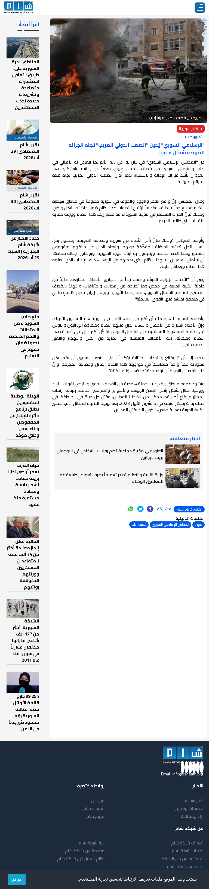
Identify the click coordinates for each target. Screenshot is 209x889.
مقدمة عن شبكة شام (84, 850)
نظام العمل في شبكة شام (80, 858)
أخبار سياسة (193, 800)
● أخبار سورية (190, 128)
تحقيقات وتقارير (190, 808)
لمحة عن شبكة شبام (185, 866)
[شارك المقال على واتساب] (130, 509)
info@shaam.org (188, 774)
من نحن (97, 800)
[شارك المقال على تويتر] (140, 509)
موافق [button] (16, 879)
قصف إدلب (138, 524)
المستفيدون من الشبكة (183, 858)
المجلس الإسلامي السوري (170, 524)
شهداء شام (93, 808)
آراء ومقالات (192, 816)
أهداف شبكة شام (187, 843)
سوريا (198, 524)
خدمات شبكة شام (188, 850)
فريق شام (95, 816)
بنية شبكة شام (91, 843)
